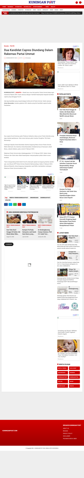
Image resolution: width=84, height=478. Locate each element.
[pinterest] (19, 204)
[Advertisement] (42, 28)
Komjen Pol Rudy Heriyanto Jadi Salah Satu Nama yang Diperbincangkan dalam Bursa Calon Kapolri (29, 232)
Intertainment (37, 6)
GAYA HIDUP (73, 368)
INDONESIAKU (34, 197)
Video (47, 6)
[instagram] (6, 2)
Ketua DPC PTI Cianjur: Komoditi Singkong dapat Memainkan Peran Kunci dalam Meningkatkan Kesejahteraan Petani (68, 221)
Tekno (51, 9)
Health (53, 6)
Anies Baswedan (9, 103)
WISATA (72, 386)
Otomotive (18, 6)
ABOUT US (66, 428)
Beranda (6, 46)
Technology (27, 6)
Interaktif (45, 9)
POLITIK (12, 46)
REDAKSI (65, 431)
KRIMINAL (72, 372)
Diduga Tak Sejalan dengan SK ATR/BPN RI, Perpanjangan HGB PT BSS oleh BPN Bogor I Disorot (50, 13)
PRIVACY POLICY (67, 433)
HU (25, 168)
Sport (61, 9)
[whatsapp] (15, 204)
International (6, 9)
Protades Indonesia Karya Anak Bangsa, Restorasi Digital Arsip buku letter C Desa (68, 139)
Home (4, 6)
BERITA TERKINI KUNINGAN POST (19, 197)
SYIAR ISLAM (61, 386)
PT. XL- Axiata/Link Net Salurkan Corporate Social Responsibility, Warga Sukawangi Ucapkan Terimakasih (68, 165)
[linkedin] (24, 204)
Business (10, 6)
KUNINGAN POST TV (75, 377)
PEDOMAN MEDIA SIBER (70, 438)
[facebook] (2, 2)
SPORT (72, 381)
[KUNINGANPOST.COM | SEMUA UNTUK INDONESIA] (42, 4)
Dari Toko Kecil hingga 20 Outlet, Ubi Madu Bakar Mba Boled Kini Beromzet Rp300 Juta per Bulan (14, 232)
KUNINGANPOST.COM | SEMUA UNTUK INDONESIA (46, 448)
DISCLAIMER (66, 436)
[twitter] (4, 2)
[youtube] (8, 2)
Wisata (56, 9)
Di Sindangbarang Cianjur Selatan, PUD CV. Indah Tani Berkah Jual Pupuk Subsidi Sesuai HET (45, 232)
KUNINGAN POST (45, 197)
